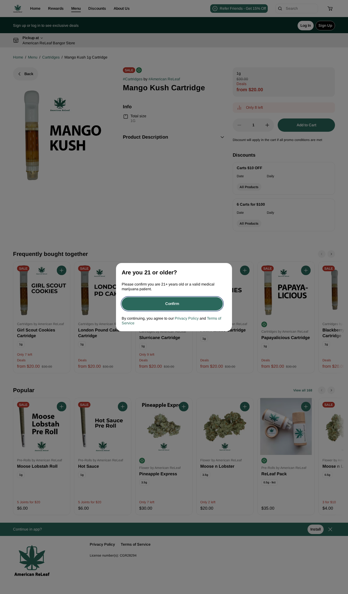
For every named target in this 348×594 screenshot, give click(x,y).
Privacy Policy (187, 318)
